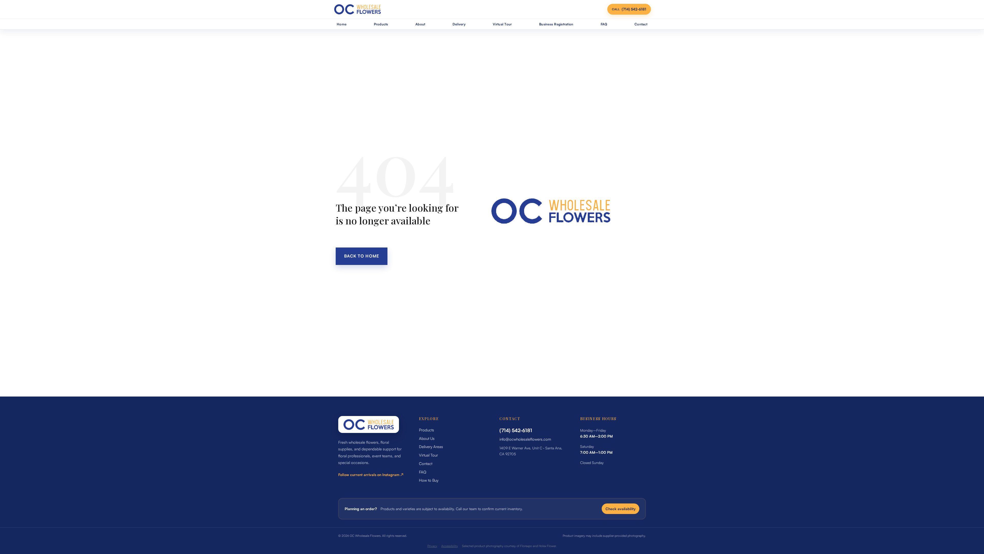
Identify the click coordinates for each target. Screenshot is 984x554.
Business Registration (556, 24)
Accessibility (449, 546)
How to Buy (428, 480)
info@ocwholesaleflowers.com (525, 439)
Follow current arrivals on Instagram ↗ (370, 474)
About (420, 24)
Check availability (621, 509)
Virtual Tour (502, 24)
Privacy (432, 546)
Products (381, 24)
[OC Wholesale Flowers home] (357, 9)
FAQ (604, 24)
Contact (640, 24)
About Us (427, 438)
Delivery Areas (431, 446)
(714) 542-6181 (515, 430)
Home (341, 24)
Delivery (459, 24)
